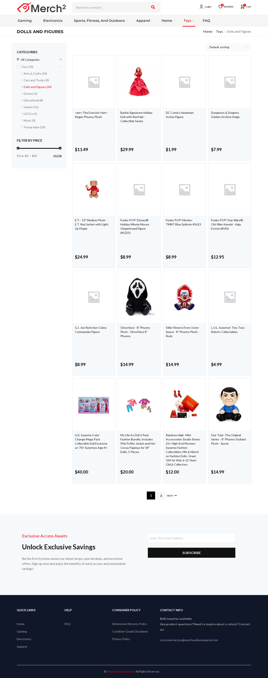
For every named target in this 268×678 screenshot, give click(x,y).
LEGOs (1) (30, 113)
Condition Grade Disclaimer (130, 631)
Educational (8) (33, 100)
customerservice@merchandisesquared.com (189, 640)
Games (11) (31, 107)
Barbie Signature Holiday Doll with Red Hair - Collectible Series (136, 117)
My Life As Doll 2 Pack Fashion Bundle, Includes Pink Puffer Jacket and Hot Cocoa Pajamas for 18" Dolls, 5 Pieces (137, 443)
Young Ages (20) (34, 127)
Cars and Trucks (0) (36, 80)
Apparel (22, 646)
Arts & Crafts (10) (35, 73)
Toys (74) (27, 67)
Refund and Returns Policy (129, 624)
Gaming (22, 631)
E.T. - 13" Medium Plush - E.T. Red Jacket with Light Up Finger (91, 224)
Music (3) (29, 120)
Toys (219, 31)
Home (207, 31)
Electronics (24, 639)
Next (170, 495)
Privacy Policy (121, 639)
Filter (57, 155)
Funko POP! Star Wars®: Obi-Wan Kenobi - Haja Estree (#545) (227, 224)
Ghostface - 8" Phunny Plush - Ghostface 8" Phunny (135, 332)
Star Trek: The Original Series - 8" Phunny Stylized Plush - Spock (228, 439)
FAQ (67, 624)
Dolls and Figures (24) (38, 87)
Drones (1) (30, 93)
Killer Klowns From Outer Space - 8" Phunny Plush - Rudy (182, 332)
